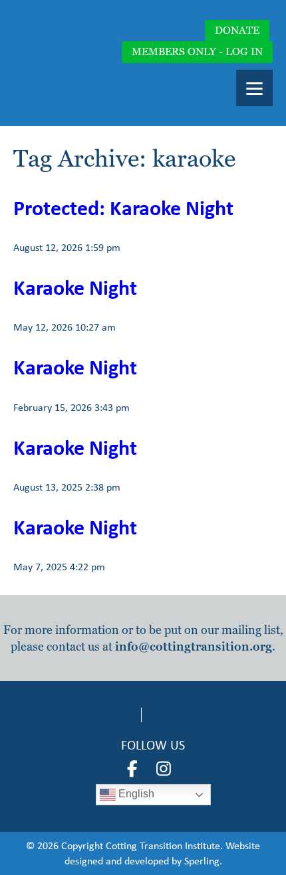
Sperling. (203, 861)
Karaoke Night (75, 287)
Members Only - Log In (197, 51)
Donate (237, 30)
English (135, 794)
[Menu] (254, 88)
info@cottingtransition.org (193, 646)
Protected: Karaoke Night (123, 207)
